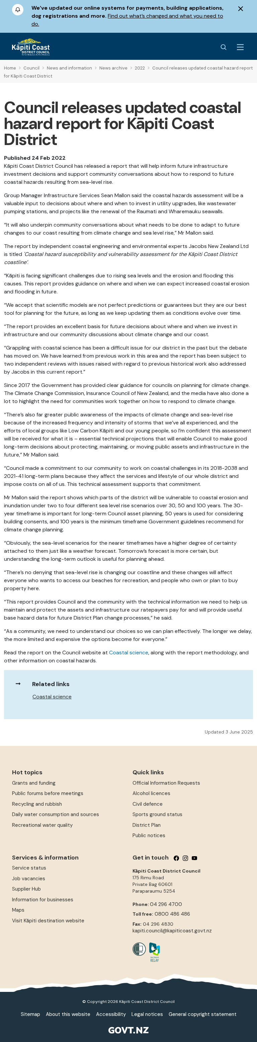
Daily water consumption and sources (55, 814)
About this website (68, 1014)
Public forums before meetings (47, 793)
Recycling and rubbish (37, 804)
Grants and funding (34, 783)
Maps (18, 910)
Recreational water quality (42, 825)
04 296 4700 (166, 904)
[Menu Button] (240, 47)
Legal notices (147, 1014)
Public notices (149, 835)
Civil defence (148, 804)
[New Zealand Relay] (153, 952)
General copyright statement (203, 1014)
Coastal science (52, 696)
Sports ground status (157, 814)
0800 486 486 (172, 914)
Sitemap (30, 1014)
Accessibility (111, 1014)
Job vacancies (28, 878)
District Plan (147, 825)
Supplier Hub (26, 889)
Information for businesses (42, 899)
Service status (29, 868)
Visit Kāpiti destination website (48, 920)
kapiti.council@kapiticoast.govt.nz (172, 930)
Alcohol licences (151, 793)
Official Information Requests (166, 783)
